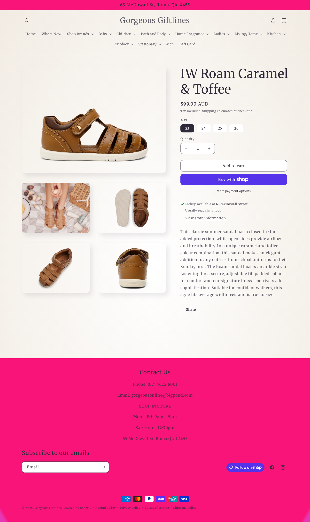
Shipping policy (184, 507)
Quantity (187, 139)
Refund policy (105, 507)
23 (187, 128)
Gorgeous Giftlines (48, 508)
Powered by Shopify (76, 508)
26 (236, 128)
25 (220, 128)
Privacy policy (130, 507)
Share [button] (191, 309)
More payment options (234, 191)
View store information (205, 218)
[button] (27, 20)
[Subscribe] (103, 467)
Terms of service (157, 507)
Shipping (209, 111)
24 (204, 128)
